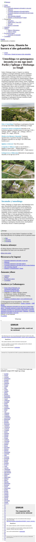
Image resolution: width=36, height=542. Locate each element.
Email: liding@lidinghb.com (12, 288)
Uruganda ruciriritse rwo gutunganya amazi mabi (14, 309)
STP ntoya (10, 20)
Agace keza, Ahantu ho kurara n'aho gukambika (17, 54)
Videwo (6, 28)
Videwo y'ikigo (12, 31)
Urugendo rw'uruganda (14, 35)
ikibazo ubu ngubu (6, 253)
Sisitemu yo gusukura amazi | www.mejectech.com (18, 299)
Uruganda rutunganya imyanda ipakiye (18, 11)
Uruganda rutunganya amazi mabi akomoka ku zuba (19, 308)
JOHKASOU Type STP (14, 22)
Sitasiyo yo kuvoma (13, 25)
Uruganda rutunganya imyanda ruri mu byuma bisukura (19, 265)
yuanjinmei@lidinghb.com (11, 289)
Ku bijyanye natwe (9, 33)
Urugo (6, 5)
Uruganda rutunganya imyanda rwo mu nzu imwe (17, 310)
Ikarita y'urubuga (25, 303)
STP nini (10, 24)
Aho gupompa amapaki (14, 16)
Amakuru (6, 27)
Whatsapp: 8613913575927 (11, 291)
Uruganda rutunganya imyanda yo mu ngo (19, 8)
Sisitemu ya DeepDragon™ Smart (17, 17)
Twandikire (7, 36)
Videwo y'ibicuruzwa (13, 30)
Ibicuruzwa (7, 6)
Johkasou (10, 10)
